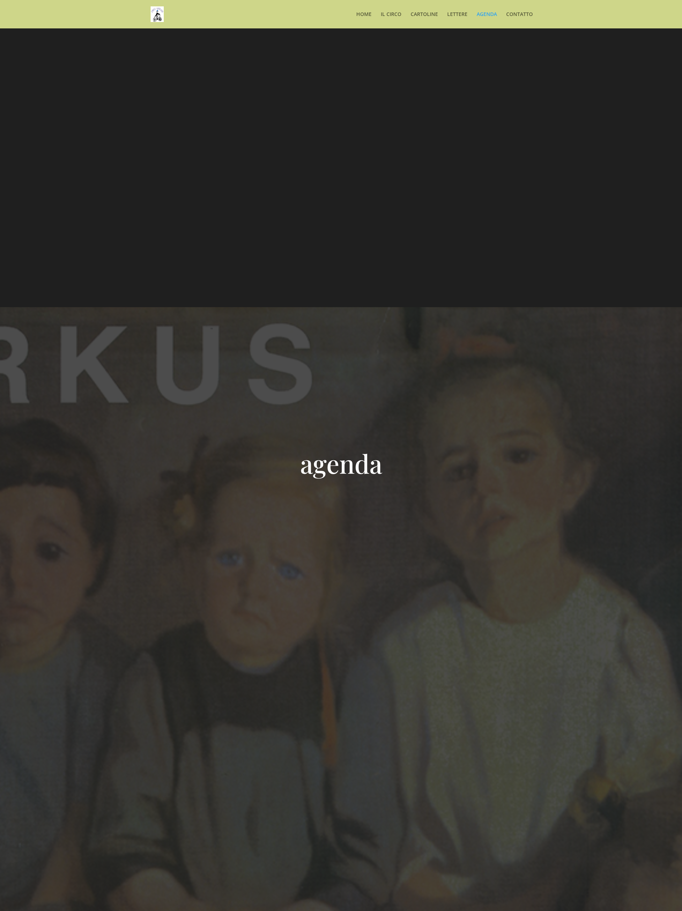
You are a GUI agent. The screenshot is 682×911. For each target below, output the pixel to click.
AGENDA (487, 14)
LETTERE (457, 14)
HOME (364, 14)
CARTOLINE (424, 14)
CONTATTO (519, 14)
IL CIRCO (391, 14)
